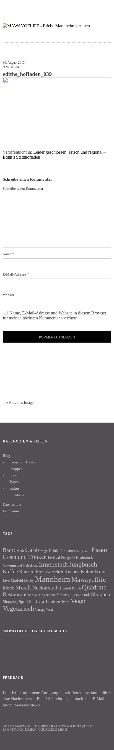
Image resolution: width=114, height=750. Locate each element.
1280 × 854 (11, 67)
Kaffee (10, 571)
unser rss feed (104, 7)
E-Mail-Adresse (16, 274)
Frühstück (84, 557)
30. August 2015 (14, 63)
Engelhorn (83, 551)
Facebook (10, 650)
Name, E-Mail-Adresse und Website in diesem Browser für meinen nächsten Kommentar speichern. (54, 315)
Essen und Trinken (23, 462)
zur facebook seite (82, 7)
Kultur (14, 488)
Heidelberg (30, 565)
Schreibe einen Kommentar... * (25, 188)
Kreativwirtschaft (49, 572)
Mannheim (52, 579)
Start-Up (36, 601)
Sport (13, 475)
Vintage (40, 609)
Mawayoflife (88, 579)
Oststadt (65, 588)
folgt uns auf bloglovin (71, 7)
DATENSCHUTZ (70, 726)
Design (43, 551)
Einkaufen (68, 551)
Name (8, 254)
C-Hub (18, 550)
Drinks (54, 551)
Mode (8, 588)
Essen (99, 549)
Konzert (27, 571)
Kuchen (72, 571)
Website (9, 295)
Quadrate (94, 587)
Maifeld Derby (22, 580)
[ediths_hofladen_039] (57, 81)
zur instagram (93, 7)
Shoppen (16, 469)
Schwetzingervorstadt (73, 594)
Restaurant (15, 594)
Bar (7, 550)
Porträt (76, 588)
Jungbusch (83, 564)
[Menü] (10, 7)
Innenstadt (53, 564)
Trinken (52, 601)
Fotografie (68, 557)
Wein (49, 610)
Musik (20, 495)
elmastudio (13, 729)
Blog (6, 455)
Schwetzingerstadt (41, 595)
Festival (54, 557)
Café (31, 549)
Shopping (10, 601)
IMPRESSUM (48, 726)
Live (6, 580)
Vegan (79, 600)
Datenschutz (12, 504)
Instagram (25, 650)
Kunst (101, 571)
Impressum (11, 511)
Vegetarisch (18, 608)
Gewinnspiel (12, 565)
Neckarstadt (45, 587)
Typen (14, 482)
